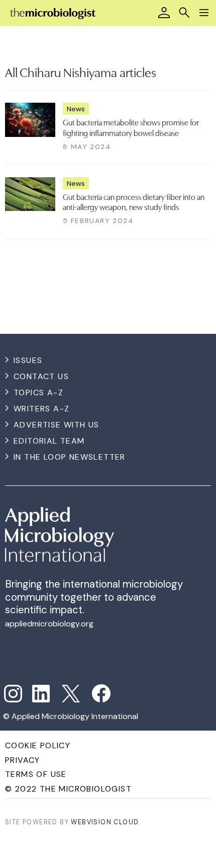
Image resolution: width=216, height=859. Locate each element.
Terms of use (36, 774)
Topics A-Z (38, 392)
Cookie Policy (37, 745)
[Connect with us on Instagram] (13, 694)
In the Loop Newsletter (70, 457)
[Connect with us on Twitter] (71, 694)
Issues (28, 360)
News (76, 108)
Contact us (41, 376)
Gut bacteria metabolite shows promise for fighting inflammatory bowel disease (131, 126)
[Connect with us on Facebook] (101, 693)
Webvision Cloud (105, 822)
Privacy (22, 760)
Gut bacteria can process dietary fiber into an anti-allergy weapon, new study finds (133, 201)
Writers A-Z (41, 408)
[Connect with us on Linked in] (41, 694)
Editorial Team (49, 441)
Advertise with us (56, 424)
